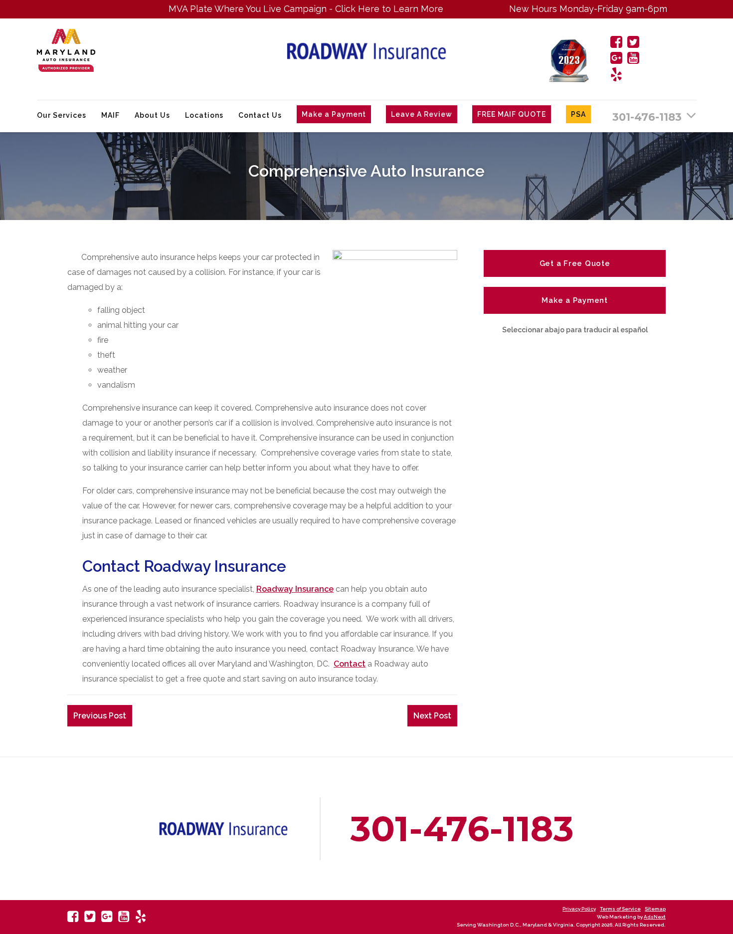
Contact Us (260, 115)
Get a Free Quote (575, 263)
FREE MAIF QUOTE (511, 114)
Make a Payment (334, 114)
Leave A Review (421, 114)
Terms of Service (620, 909)
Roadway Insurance (295, 589)
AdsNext (655, 917)
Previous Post (99, 715)
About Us (152, 115)
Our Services (61, 115)
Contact (350, 664)
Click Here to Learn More (363, 8)
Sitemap (655, 909)
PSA (578, 114)
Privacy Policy (579, 909)
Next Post (432, 715)
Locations (204, 115)
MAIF (110, 115)
